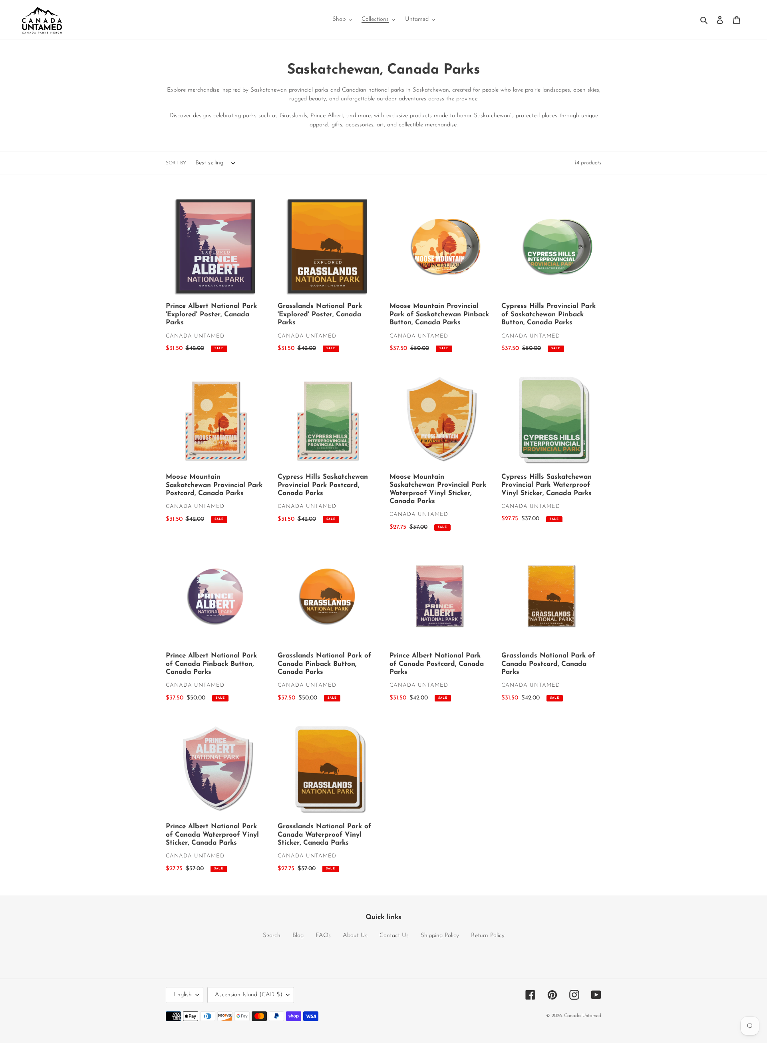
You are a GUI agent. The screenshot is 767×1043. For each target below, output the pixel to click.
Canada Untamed (582, 1015)
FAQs (323, 936)
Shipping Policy (440, 936)
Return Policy (488, 936)
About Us (355, 936)
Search (271, 936)
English (182, 995)
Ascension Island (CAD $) (248, 995)
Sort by (176, 163)
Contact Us (394, 936)
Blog (298, 936)
